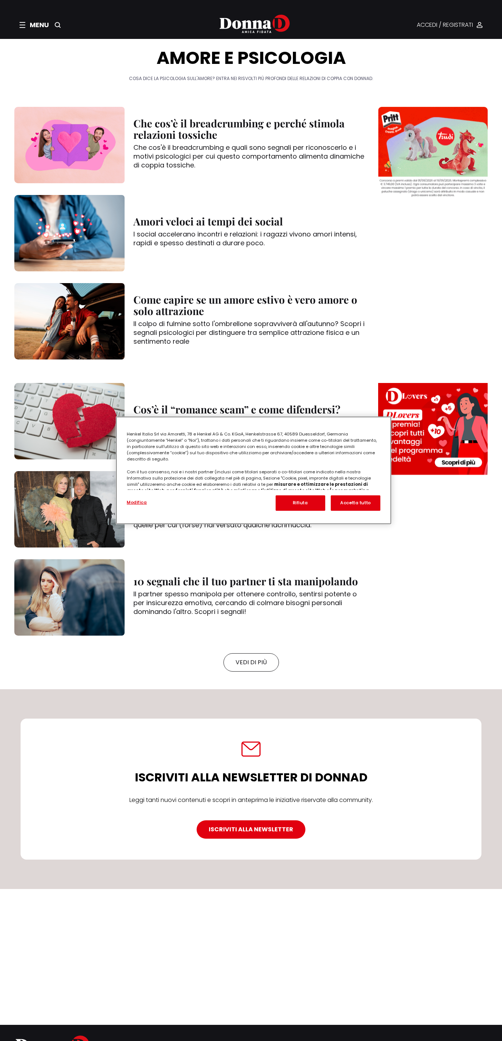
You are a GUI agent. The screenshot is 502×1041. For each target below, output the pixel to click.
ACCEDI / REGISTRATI (445, 25)
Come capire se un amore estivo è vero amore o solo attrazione (245, 305)
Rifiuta (300, 503)
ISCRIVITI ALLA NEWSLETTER (251, 829)
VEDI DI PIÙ (251, 662)
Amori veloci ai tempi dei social (208, 221)
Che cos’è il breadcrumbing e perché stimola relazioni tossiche (239, 128)
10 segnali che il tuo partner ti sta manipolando (245, 581)
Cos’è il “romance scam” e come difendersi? (236, 409)
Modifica (137, 502)
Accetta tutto (355, 503)
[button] (34, 25)
